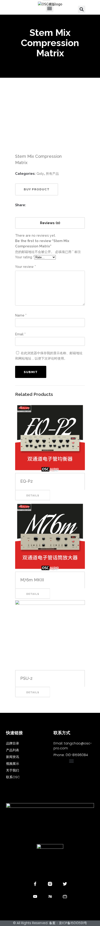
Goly (40, 173)
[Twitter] (65, 884)
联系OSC (13, 777)
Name (21, 315)
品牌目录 (12, 743)
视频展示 (12, 763)
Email (20, 334)
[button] (81, 9)
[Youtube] (35, 896)
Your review (25, 267)
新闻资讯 (12, 756)
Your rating (24, 257)
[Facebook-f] (35, 884)
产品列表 (12, 750)
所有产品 (52, 173)
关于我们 (12, 770)
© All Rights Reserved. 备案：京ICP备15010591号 (50, 923)
